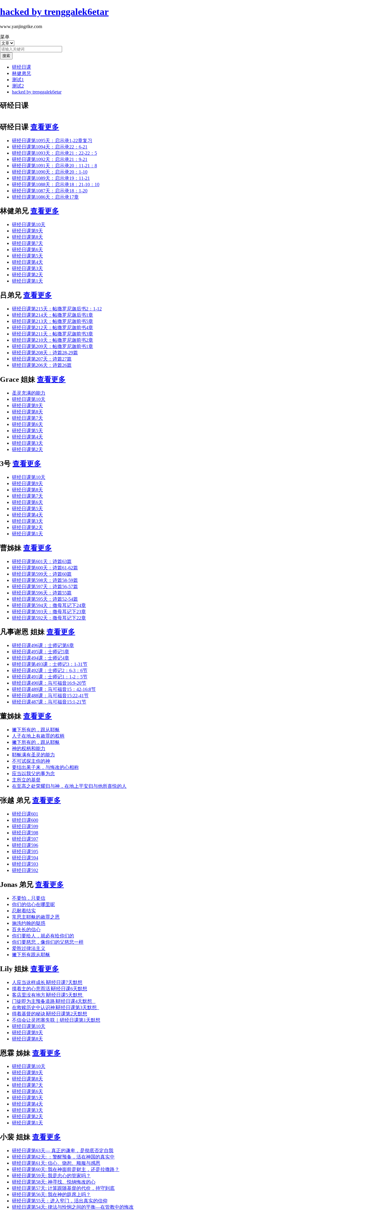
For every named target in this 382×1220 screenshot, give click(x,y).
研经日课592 (25, 870)
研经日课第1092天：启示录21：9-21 (49, 159)
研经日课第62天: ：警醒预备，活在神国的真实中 (63, 1156)
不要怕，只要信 (28, 898)
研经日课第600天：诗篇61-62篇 (45, 567)
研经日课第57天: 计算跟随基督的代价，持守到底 (63, 1188)
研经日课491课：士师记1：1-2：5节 (49, 676)
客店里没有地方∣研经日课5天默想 (48, 994)
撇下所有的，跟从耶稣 (36, 729)
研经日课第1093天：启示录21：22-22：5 (54, 153)
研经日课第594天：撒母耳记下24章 (49, 605)
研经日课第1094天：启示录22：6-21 (49, 146)
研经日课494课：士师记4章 (40, 657)
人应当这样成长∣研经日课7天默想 (47, 982)
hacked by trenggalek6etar (36, 91)
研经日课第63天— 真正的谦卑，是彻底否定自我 (62, 1150)
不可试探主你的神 (31, 761)
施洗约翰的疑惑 (28, 923)
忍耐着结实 (24, 910)
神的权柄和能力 (28, 748)
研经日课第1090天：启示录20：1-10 (49, 171)
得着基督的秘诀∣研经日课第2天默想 (49, 1013)
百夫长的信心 (26, 929)
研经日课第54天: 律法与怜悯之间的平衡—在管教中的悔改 (73, 1207)
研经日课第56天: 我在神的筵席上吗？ (51, 1194)
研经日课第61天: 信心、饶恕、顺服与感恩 (56, 1163)
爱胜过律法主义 (28, 948)
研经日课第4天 (27, 262)
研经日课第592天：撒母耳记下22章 (49, 617)
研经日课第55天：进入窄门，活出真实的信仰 (59, 1200)
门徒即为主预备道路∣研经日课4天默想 (54, 1001)
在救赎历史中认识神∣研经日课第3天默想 (55, 1007)
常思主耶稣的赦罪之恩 (36, 916)
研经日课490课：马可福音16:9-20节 (49, 683)
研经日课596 (25, 845)
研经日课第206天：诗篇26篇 (42, 365)
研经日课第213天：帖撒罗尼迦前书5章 (52, 321)
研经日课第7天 (27, 243)
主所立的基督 (26, 779)
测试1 (18, 79)
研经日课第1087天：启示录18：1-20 (49, 190)
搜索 (6, 55)
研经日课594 (25, 857)
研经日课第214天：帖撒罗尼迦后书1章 (52, 315)
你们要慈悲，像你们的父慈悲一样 (48, 942)
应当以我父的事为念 (33, 773)
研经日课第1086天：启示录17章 (45, 197)
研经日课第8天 (27, 237)
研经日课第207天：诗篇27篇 (42, 358)
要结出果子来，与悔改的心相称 (45, 767)
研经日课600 (25, 820)
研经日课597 (25, 839)
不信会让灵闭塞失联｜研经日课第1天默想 (56, 1020)
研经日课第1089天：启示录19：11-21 (51, 178)
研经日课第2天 (27, 274)
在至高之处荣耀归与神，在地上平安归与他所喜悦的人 (69, 786)
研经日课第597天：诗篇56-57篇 (45, 586)
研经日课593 (25, 864)
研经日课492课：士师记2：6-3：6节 (49, 670)
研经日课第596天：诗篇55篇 (42, 592)
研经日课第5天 (27, 255)
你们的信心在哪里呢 (33, 904)
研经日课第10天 (28, 224)
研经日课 (21, 67)
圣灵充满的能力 (28, 393)
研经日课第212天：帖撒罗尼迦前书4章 (52, 327)
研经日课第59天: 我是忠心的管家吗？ (51, 1175)
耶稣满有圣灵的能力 (33, 754)
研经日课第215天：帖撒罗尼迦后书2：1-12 (57, 308)
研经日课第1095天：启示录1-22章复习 (52, 140)
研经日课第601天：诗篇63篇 (42, 561)
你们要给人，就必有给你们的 (43, 935)
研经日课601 (25, 813)
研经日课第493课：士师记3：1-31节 (49, 664)
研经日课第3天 (27, 268)
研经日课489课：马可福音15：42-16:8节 (54, 689)
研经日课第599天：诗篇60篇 (42, 574)
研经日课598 (25, 832)
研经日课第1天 (27, 280)
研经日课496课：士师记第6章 (43, 645)
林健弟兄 (21, 73)
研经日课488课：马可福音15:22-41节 (50, 695)
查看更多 (44, 127)
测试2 (18, 85)
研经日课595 (25, 851)
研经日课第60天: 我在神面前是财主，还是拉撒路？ (65, 1169)
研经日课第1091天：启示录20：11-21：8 (54, 165)
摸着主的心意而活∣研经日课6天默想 (49, 988)
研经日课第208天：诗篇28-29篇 (45, 352)
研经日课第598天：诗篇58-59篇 (45, 580)
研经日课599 (25, 826)
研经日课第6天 (27, 249)
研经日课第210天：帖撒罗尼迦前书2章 (52, 340)
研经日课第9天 (27, 230)
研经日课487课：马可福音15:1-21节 (49, 701)
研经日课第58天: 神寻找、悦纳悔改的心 (54, 1181)
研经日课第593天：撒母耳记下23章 (49, 611)
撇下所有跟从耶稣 (31, 954)
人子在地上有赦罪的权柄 (38, 735)
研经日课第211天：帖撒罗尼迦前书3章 (52, 333)
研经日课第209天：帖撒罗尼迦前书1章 (52, 346)
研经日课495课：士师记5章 (40, 651)
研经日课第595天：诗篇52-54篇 (45, 599)
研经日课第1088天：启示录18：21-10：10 (55, 184)
